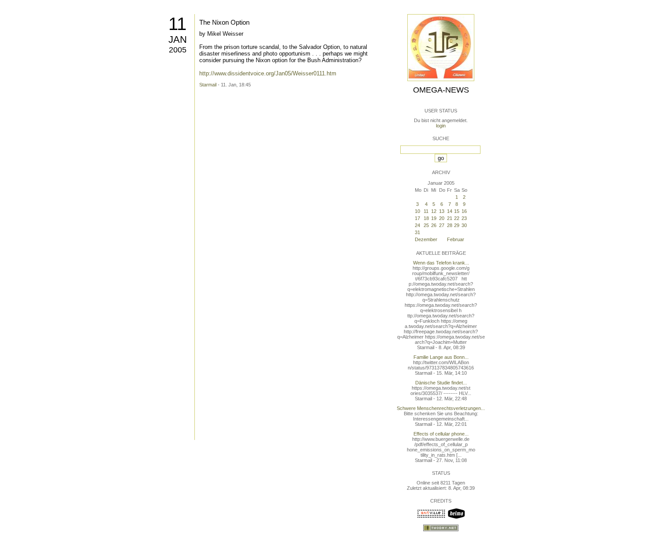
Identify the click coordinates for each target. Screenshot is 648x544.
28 (449, 225)
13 (441, 211)
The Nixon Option (224, 22)
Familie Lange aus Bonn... (441, 357)
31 (417, 232)
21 (449, 218)
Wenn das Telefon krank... (441, 262)
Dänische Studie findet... (441, 382)
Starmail (207, 84)
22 (456, 218)
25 (426, 225)
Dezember (426, 239)
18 (426, 218)
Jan (177, 39)
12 (433, 211)
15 (456, 211)
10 (417, 211)
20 (441, 218)
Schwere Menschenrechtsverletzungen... (441, 408)
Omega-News (441, 90)
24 (417, 225)
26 (433, 225)
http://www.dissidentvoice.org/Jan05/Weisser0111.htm (267, 73)
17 (417, 218)
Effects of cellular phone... (441, 433)
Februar (455, 239)
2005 (177, 49)
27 (441, 225)
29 (456, 225)
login (441, 125)
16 (464, 211)
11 (177, 24)
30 (464, 225)
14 (449, 211)
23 (464, 218)
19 (433, 218)
